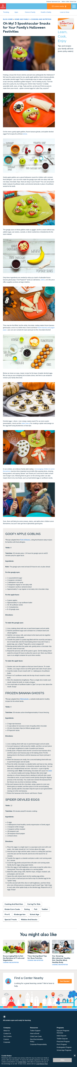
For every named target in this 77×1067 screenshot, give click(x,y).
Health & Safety (46, 12)
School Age (34, 914)
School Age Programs (64, 1050)
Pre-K (7, 914)
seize (50, 771)
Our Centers (7, 1036)
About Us (6, 1030)
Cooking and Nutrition (41, 19)
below (25, 134)
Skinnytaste (24, 699)
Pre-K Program (62, 1044)
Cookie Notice (22, 1062)
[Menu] (74, 6)
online (43, 280)
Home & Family (30, 12)
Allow (62, 1060)
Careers (6, 1039)
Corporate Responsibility (38, 1044)
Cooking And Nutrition (14, 904)
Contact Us (7, 1033)
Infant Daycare (61, 1036)
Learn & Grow (64, 12)
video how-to (26, 423)
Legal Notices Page (42, 1063)
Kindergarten (19, 914)
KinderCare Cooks (12, 909)
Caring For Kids (33, 904)
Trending (6, 12)
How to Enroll (34, 1033)
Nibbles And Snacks (29, 919)
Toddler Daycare (62, 1038)
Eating (27, 909)
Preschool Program (63, 1041)
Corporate (6, 1042)
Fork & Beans (25, 540)
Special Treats (11, 919)
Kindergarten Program (64, 1047)
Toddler (45, 909)
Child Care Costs (36, 1036)
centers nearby (58, 6)
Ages (16, 12)
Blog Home (8, 19)
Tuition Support (35, 1030)
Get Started (64, 981)
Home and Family (22, 19)
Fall (35, 909)
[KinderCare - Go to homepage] (3, 6)
